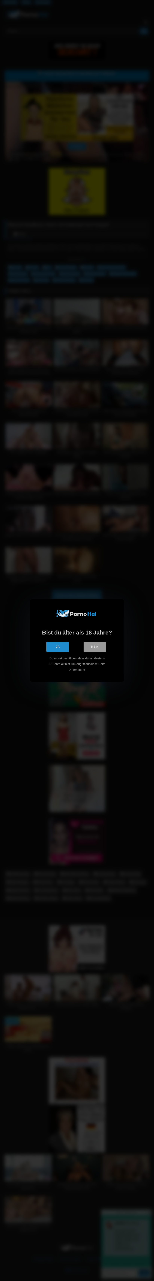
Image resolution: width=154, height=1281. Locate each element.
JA (58, 646)
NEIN (95, 646)
